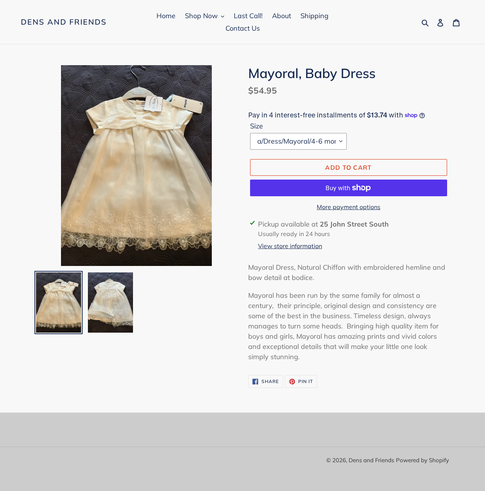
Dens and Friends (64, 22)
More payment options (348, 207)
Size (256, 126)
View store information (290, 246)
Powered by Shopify (422, 460)
